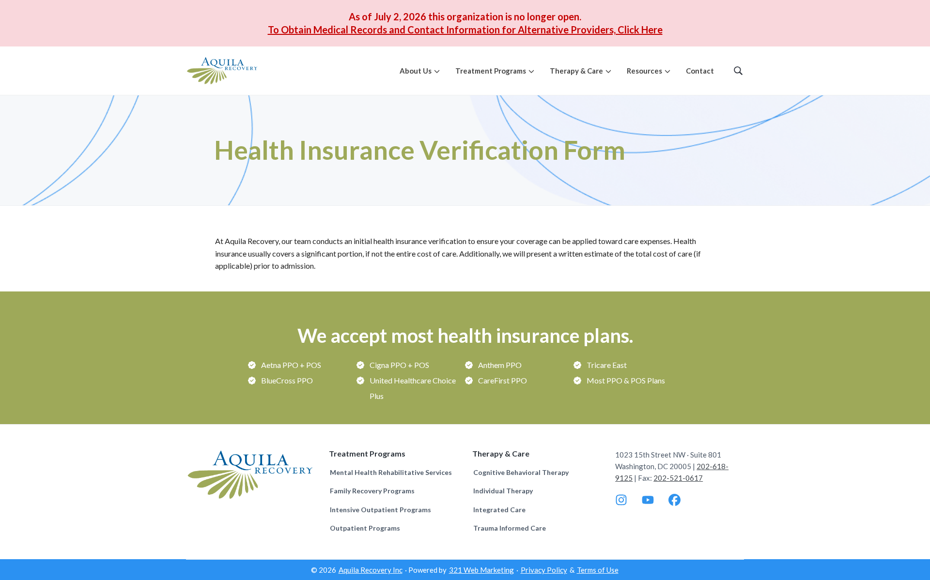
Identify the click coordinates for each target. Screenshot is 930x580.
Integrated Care (499, 509)
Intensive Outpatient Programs (380, 509)
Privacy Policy (544, 569)
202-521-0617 (678, 477)
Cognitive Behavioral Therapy (521, 472)
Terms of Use (598, 569)
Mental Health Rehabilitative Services (391, 472)
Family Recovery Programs (372, 491)
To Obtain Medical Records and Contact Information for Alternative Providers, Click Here (465, 29)
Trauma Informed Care (509, 528)
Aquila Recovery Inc (371, 569)
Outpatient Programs (365, 528)
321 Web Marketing (481, 569)
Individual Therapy (503, 491)
